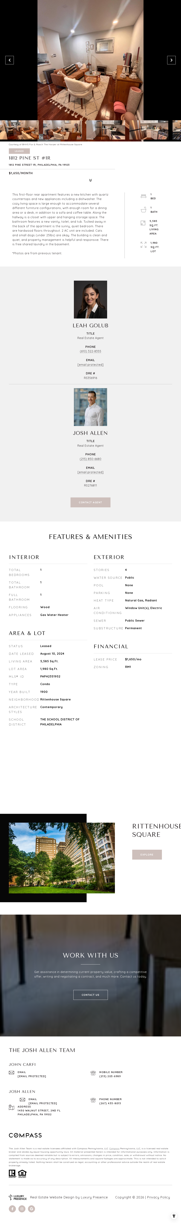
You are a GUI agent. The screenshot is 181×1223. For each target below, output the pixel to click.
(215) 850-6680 (90, 459)
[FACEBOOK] (12, 1208)
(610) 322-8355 (90, 351)
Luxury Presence (94, 1197)
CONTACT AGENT (90, 502)
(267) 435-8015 (110, 1103)
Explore (147, 854)
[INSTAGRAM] (21, 1208)
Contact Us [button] (91, 994)
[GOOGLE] (31, 1208)
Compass (114, 1148)
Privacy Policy (158, 1197)
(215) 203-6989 (110, 1076)
